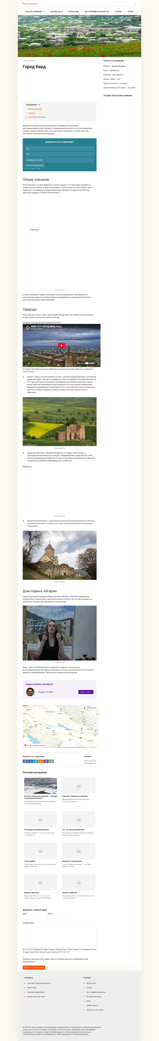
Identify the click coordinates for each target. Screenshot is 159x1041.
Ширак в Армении (31, 893)
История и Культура (94, 997)
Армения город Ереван (72, 861)
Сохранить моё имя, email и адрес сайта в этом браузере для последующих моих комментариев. (55, 960)
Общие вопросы (93, 1005)
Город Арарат (30, 861)
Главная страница (29, 61)
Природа (31, 113)
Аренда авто (56, 12)
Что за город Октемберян (73, 830)
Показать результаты (34, 165)
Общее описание (35, 109)
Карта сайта (31, 988)
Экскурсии (73, 12)
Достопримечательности (97, 12)
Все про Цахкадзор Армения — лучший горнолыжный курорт (40, 797)
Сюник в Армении (69, 893)
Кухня (130, 12)
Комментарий (28, 923)
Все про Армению (34, 12)
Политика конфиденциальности (39, 983)
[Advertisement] (60, 86)
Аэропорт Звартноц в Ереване (75, 796)
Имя (25, 914)
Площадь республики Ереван (36, 830)
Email (50, 914)
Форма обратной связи (36, 997)
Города (118, 12)
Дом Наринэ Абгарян (36, 117)
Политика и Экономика (95, 1010)
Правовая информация (35, 992)
